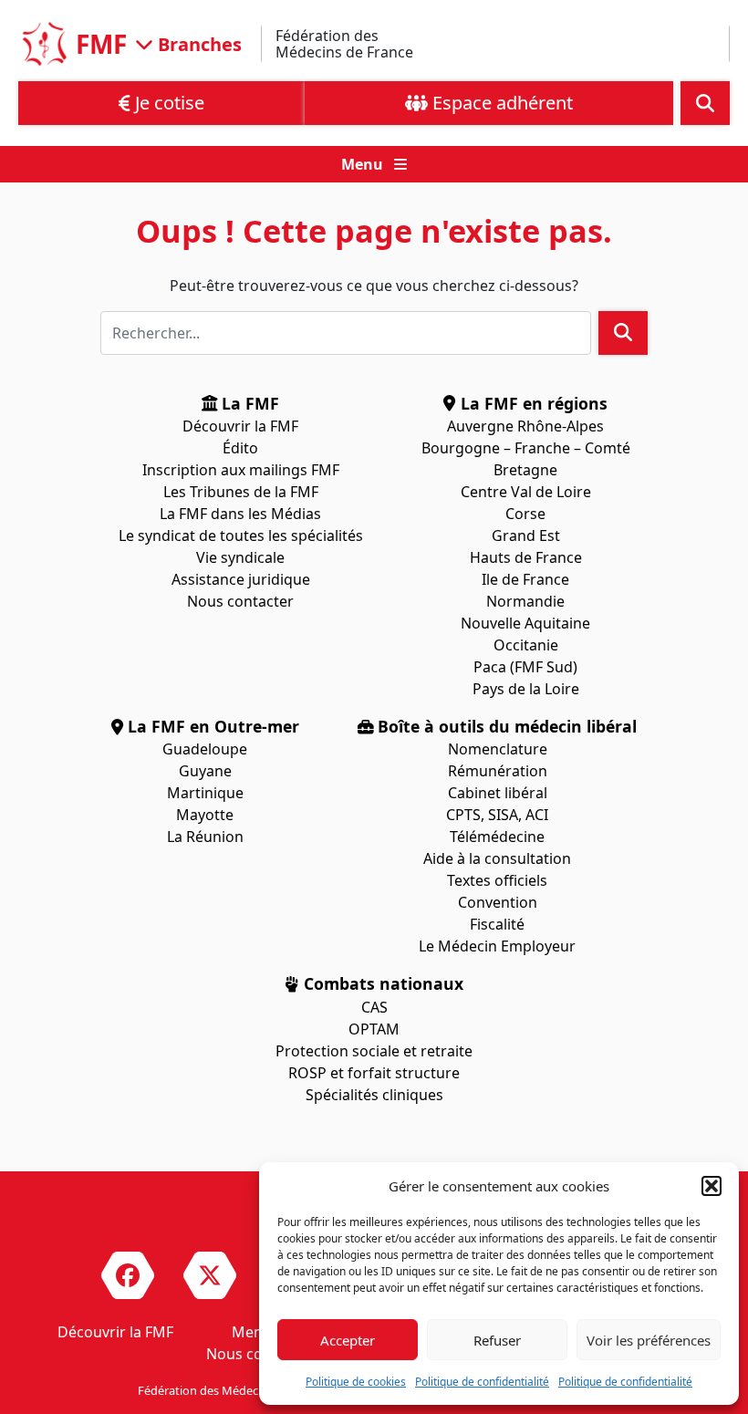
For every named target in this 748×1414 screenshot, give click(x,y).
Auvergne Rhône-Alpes (525, 426)
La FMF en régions (532, 403)
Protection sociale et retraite (374, 1051)
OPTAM (374, 1029)
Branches (197, 43)
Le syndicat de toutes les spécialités (241, 535)
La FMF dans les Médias (240, 514)
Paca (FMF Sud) (525, 667)
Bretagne (525, 470)
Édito (240, 448)
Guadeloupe (204, 749)
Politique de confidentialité (482, 1381)
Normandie (525, 601)
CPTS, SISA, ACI (497, 815)
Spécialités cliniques (374, 1095)
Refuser (497, 1340)
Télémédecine (497, 837)
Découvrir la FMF (240, 426)
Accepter (347, 1340)
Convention (497, 902)
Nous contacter (240, 601)
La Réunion (205, 837)
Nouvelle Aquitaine (525, 623)
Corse (525, 514)
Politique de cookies (356, 1381)
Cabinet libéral (497, 793)
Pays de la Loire (526, 689)
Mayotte (205, 815)
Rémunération (497, 771)
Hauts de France (526, 557)
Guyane (205, 771)
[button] (711, 1186)
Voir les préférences (649, 1340)
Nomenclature (497, 749)
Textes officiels (497, 880)
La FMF (248, 403)
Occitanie (525, 645)
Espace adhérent (500, 102)
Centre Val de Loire (526, 492)
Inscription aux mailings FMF (240, 470)
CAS (374, 1007)
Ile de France (525, 579)
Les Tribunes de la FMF (240, 492)
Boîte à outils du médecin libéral (505, 726)
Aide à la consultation (497, 858)
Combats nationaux (381, 983)
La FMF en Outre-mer (211, 726)
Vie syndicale (240, 557)
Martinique (205, 793)
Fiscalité (497, 924)
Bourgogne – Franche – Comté (525, 448)
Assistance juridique (240, 579)
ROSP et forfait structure (374, 1073)
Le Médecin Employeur (497, 946)
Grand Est (526, 535)
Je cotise (167, 102)
